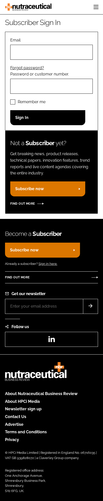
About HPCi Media (22, 401)
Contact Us (15, 416)
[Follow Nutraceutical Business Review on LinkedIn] (52, 340)
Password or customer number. (39, 74)
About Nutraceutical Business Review (41, 393)
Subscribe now (29, 188)
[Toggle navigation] (96, 7)
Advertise (14, 424)
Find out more (22, 203)
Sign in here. (47, 264)
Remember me (32, 101)
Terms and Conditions (26, 432)
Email (15, 40)
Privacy (12, 439)
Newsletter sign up (23, 409)
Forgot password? (27, 67)
